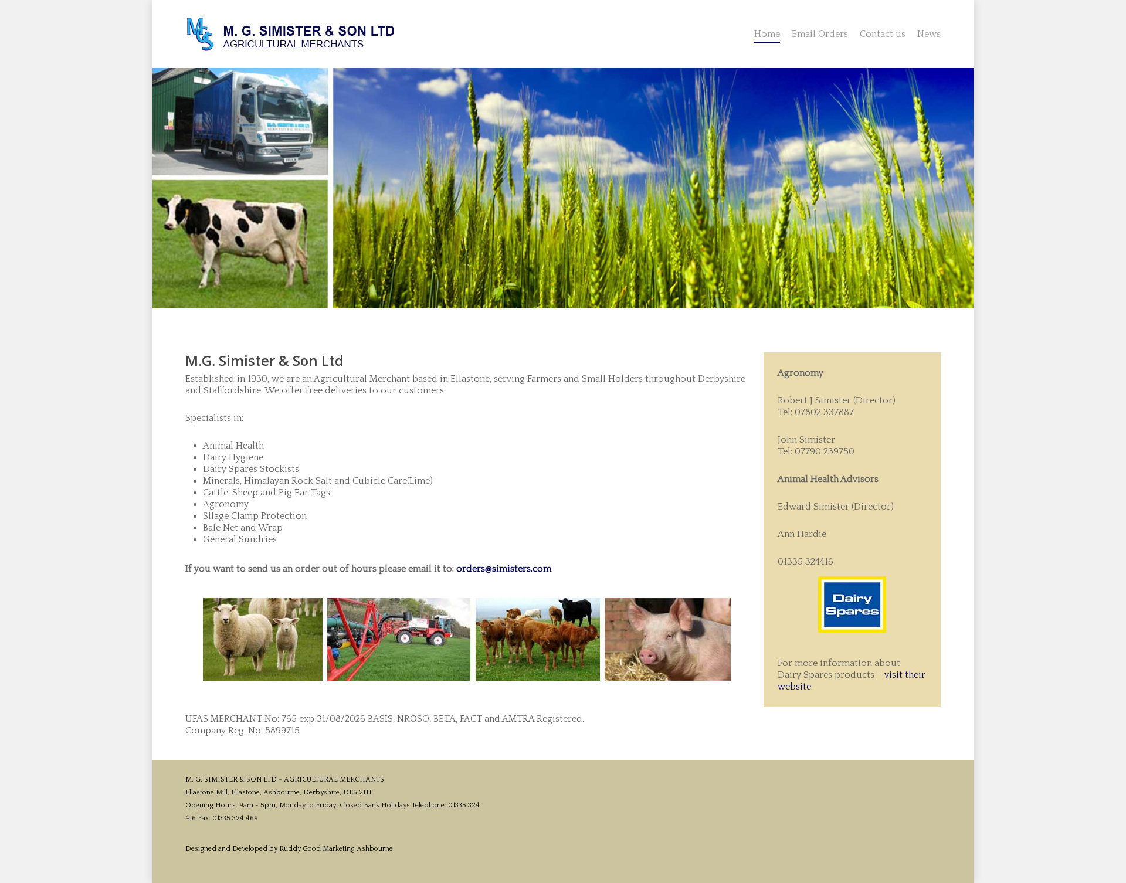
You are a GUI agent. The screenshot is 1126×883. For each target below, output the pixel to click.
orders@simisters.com (503, 568)
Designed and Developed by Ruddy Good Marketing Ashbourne (289, 849)
